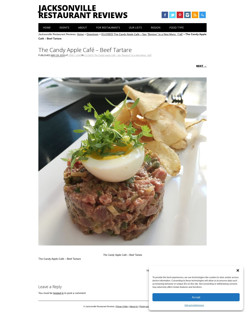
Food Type (176, 27)
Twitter (172, 15)
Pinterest (180, 15)
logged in (58, 293)
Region (155, 27)
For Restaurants (108, 27)
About (82, 27)
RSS (195, 15)
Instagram (187, 15)
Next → (201, 66)
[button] (238, 270)
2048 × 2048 (75, 55)
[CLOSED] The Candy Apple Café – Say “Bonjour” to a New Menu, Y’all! (142, 34)
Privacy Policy (122, 306)
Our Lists (135, 27)
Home (47, 27)
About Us (134, 306)
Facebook (165, 15)
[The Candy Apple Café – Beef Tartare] (122, 248)
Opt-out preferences (194, 305)
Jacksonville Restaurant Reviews (83, 11)
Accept (196, 297)
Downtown (92, 34)
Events (64, 27)
